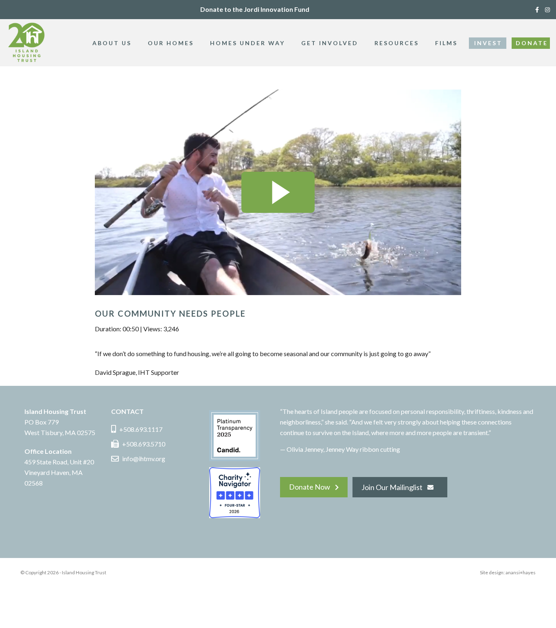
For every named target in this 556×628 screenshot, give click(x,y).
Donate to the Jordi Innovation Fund (254, 9)
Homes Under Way (247, 42)
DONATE (532, 42)
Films (446, 42)
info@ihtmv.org (143, 458)
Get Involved (329, 42)
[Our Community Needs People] (278, 192)
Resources (396, 42)
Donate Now (309, 486)
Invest (488, 42)
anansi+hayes (521, 572)
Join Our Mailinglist (391, 487)
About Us (111, 42)
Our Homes (171, 42)
